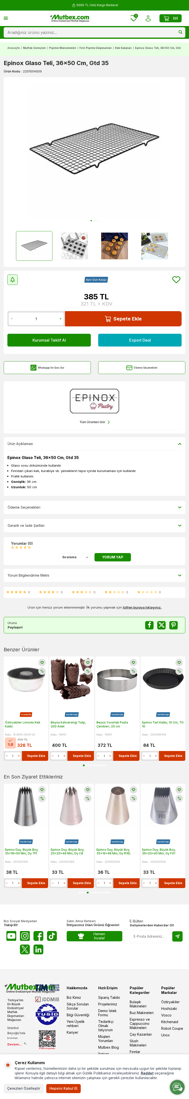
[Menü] (6, 18)
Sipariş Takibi (109, 997)
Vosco (166, 1015)
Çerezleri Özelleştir (23, 1088)
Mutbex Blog (108, 1047)
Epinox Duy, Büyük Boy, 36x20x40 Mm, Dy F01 (113, 851)
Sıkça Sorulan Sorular (78, 1006)
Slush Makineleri (138, 1043)
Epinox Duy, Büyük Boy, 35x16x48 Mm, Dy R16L (68, 851)
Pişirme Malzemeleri (62, 48)
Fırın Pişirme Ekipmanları (95, 48)
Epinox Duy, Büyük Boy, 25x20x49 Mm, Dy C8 (22, 851)
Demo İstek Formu (107, 1013)
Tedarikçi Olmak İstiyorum (105, 1025)
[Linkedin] (38, 949)
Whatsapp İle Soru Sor (51, 367)
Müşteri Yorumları (105, 1038)
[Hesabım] (148, 18)
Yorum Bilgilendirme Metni (28, 575)
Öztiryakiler (170, 1002)
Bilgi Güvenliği (78, 1015)
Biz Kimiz (74, 997)
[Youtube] (11, 936)
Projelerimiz (107, 1004)
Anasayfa (13, 48)
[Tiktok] (52, 936)
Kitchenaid (169, 1022)
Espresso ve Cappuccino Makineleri (140, 1023)
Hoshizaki (169, 1008)
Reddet (147, 1073)
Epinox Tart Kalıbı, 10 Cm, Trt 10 (163, 724)
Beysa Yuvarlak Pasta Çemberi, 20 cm (112, 724)
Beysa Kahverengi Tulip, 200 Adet (68, 724)
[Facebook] (38, 936)
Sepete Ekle (127, 319)
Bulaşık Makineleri (138, 1004)
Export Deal (140, 340)
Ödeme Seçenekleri (146, 367)
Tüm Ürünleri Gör (92, 422)
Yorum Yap (112, 557)
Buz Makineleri (142, 1013)
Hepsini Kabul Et (63, 1088)
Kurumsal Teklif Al (49, 340)
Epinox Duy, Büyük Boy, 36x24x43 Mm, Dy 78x (159, 851)
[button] (91, 220)
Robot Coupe (172, 1028)
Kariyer (72, 1032)
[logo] (69, 18)
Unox (165, 1035)
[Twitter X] (25, 949)
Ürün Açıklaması (20, 444)
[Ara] (180, 32)
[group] (94, 151)
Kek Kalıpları (123, 48)
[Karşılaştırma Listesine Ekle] (42, 671)
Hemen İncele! (99, 936)
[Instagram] (25, 936)
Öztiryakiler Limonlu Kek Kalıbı (22, 724)
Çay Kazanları (141, 1034)
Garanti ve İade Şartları (26, 525)
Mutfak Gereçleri (34, 48)
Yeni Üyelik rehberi (76, 1023)
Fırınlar (135, 1052)
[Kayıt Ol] (177, 936)
